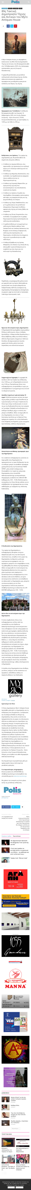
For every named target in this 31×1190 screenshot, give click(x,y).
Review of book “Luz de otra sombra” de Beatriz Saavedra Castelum (18, 1099)
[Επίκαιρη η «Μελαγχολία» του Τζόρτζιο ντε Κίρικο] (8, 1142)
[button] (2, 2)
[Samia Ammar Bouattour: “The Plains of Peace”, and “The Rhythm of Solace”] (8, 1158)
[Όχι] (29, 1185)
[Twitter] (11, 26)
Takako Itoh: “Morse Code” (18, 858)
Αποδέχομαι (11, 1187)
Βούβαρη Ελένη (15, 1105)
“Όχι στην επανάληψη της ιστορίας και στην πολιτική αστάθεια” (18, 1114)
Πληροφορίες (19, 1187)
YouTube (13, 700)
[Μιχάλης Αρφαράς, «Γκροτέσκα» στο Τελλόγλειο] (6, 1123)
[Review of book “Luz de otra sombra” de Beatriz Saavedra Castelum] (6, 1099)
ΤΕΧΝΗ (20, 8)
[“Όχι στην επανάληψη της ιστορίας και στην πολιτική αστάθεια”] (6, 1115)
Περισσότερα (17, 836)
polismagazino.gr (5, 797)
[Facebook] (8, 26)
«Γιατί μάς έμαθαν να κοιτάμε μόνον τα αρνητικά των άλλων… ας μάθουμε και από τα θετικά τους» (19, 851)
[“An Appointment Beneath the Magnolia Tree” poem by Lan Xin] (6, 842)
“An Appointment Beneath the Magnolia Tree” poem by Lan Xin (19, 842)
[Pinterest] (15, 26)
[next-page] (5, 866)
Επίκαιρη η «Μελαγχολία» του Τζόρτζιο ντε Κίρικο (7, 1150)
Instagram (8, 700)
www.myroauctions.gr (20, 776)
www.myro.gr (4, 699)
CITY (3, 852)
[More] (22, 806)
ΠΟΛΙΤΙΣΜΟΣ (4, 8)
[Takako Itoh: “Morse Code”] (6, 860)
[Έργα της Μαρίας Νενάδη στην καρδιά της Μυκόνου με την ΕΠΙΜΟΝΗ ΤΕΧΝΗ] (22, 1158)
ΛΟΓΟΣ (3, 844)
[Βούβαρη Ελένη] (6, 1107)
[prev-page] (3, 866)
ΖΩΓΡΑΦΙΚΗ (15, 8)
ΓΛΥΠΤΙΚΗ (10, 8)
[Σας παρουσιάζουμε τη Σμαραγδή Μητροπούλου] (22, 1142)
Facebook (3, 700)
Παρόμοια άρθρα (6, 836)
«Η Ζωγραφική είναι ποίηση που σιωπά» (7, 817)
